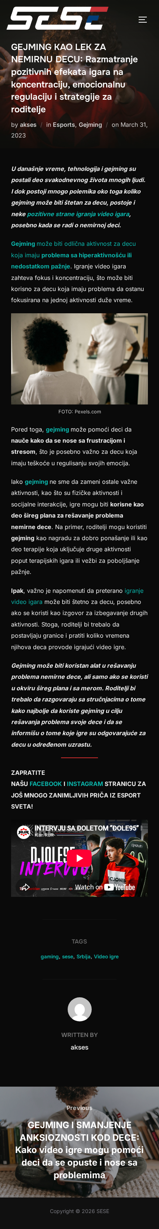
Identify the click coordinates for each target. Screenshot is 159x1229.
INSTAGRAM (86, 783)
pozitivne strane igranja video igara (78, 214)
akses (28, 124)
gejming (58, 429)
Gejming (90, 124)
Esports (64, 124)
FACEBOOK (47, 783)
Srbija (84, 956)
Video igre (106, 956)
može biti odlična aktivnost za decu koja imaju (73, 255)
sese (67, 956)
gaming (50, 956)
